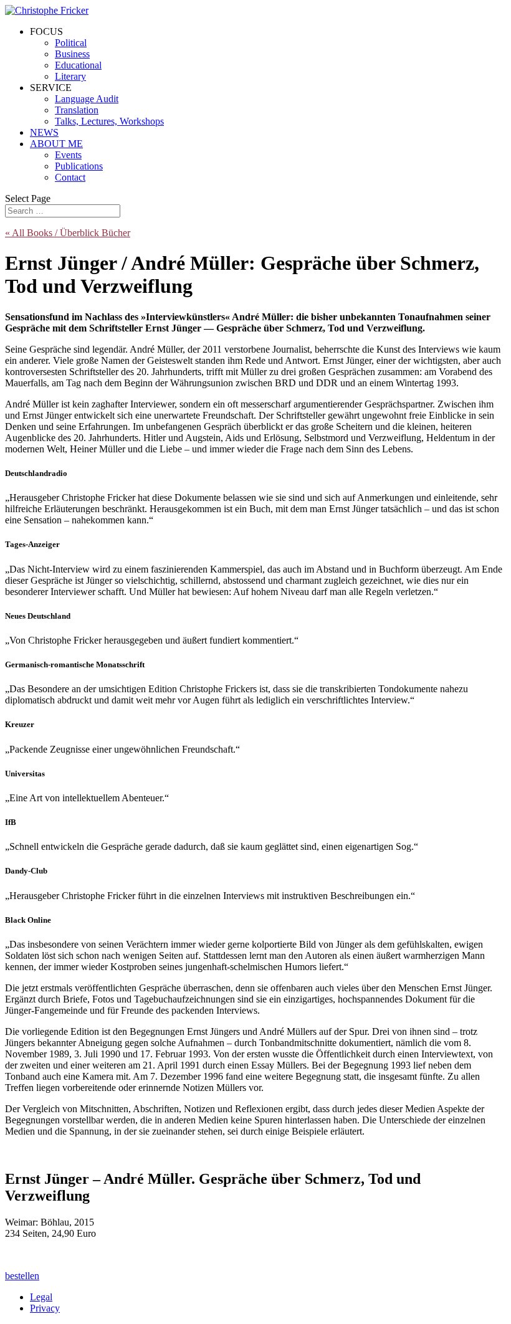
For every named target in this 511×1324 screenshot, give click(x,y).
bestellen (22, 1275)
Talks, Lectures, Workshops (109, 121)
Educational (78, 65)
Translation (76, 110)
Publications (79, 166)
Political (71, 42)
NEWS (44, 132)
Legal (41, 1297)
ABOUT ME (56, 143)
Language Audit (86, 98)
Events (68, 155)
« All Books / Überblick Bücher (67, 232)
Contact (70, 177)
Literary (70, 76)
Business (72, 54)
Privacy (45, 1308)
